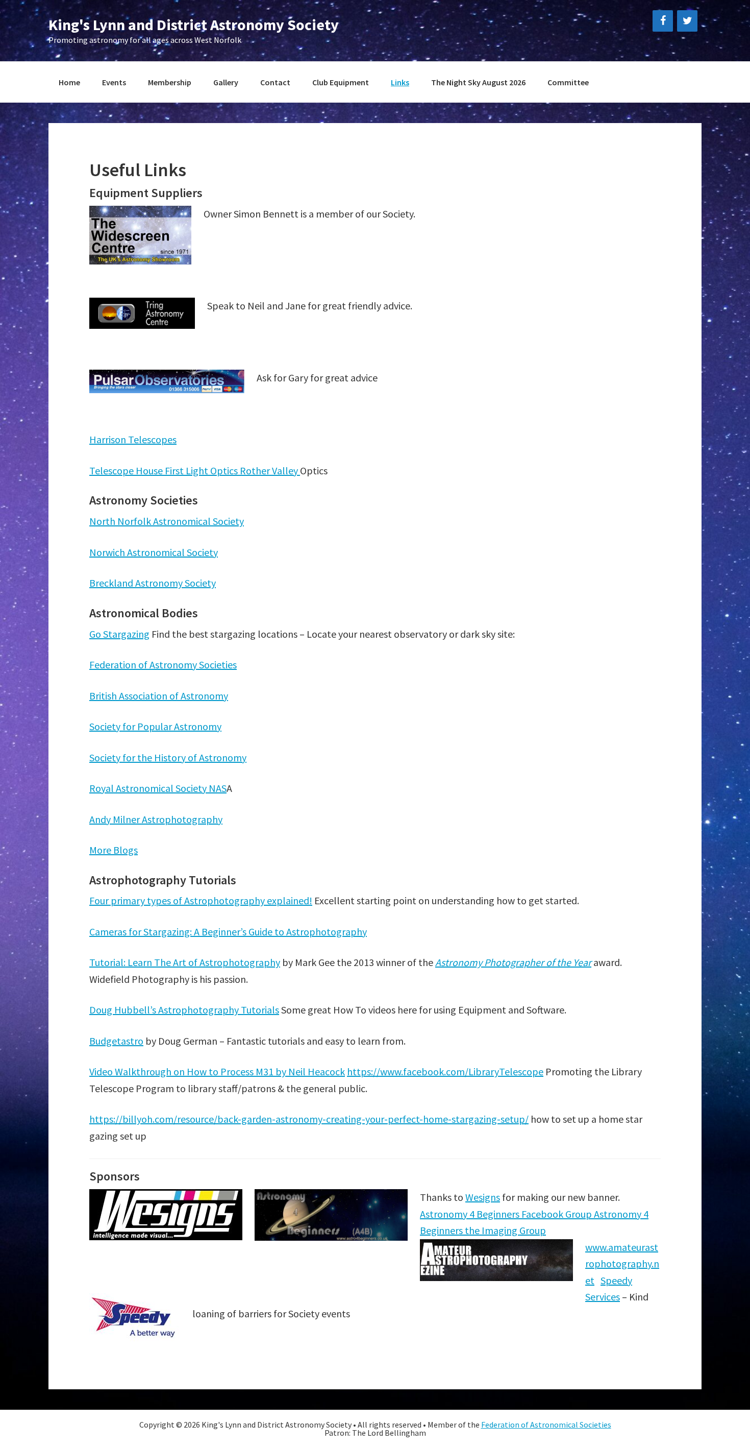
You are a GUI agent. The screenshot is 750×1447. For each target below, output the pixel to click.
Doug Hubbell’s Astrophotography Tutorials (184, 1009)
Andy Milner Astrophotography (155, 819)
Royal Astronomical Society (149, 788)
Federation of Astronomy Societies (163, 664)
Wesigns (482, 1197)
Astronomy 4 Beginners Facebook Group (507, 1214)
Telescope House (127, 470)
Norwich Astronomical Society (153, 552)
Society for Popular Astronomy (155, 726)
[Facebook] (663, 21)
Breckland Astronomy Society (152, 582)
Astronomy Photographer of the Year (513, 962)
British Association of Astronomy (158, 695)
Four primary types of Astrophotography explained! (200, 900)
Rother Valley (270, 470)
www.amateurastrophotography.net (622, 1264)
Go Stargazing (119, 634)
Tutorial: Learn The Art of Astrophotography (184, 962)
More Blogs (113, 849)
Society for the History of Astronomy (167, 757)
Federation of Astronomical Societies (546, 1424)
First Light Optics (202, 470)
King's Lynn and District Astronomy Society (193, 24)
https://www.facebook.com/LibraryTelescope (445, 1071)
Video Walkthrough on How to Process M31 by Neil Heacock (217, 1071)
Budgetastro (116, 1040)
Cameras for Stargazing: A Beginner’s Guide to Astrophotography (228, 931)
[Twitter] (687, 21)
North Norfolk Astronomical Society (166, 521)
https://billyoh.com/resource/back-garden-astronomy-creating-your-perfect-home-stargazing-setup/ (309, 1119)
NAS (218, 788)
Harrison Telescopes (133, 439)
